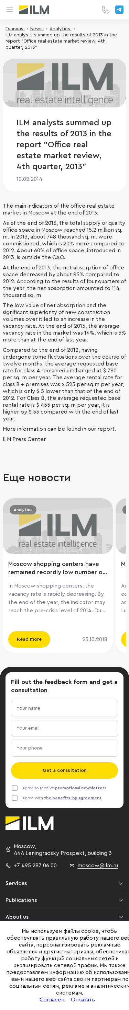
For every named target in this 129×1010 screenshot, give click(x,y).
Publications (21, 900)
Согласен (52, 999)
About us (17, 917)
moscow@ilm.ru (97, 865)
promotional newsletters (80, 788)
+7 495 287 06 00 (35, 865)
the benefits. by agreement (72, 798)
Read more (29, 639)
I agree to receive (63, 788)
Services (16, 883)
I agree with (61, 798)
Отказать (83, 999)
